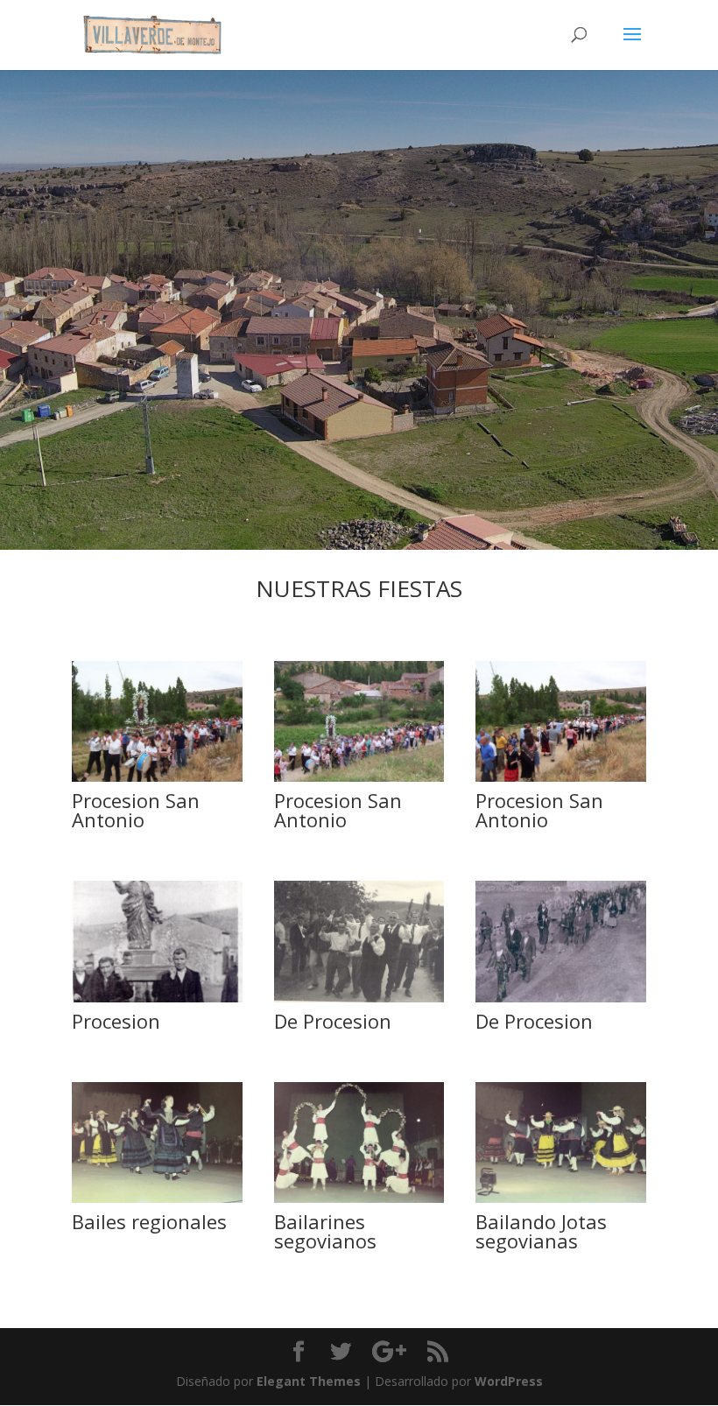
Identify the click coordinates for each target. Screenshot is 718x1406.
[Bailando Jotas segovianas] (560, 1198)
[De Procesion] (359, 997)
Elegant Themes (309, 1381)
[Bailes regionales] (157, 1198)
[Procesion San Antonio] (157, 777)
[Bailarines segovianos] (359, 1198)
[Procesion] (157, 997)
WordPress (509, 1381)
